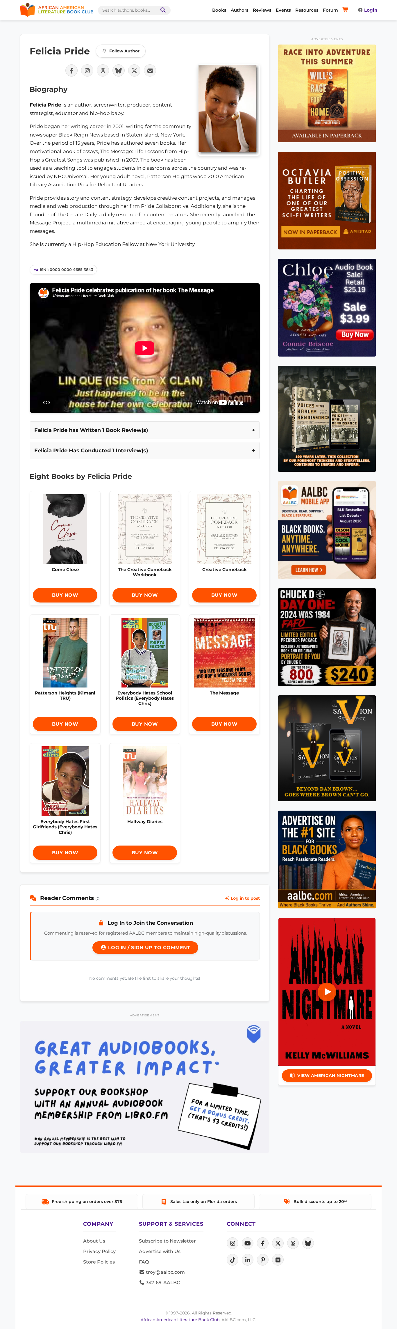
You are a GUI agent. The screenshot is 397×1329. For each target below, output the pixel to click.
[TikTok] (232, 1260)
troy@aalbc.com (165, 1272)
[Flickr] (278, 1260)
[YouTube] (247, 1243)
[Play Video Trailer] (327, 992)
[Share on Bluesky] (118, 70)
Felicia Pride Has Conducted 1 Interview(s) (91, 450)
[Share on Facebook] (71, 70)
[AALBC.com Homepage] (57, 10)
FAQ (144, 1262)
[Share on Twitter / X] (134, 70)
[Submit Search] (162, 10)
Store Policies (99, 1262)
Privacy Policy (99, 1251)
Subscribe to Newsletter (167, 1241)
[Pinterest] (263, 1260)
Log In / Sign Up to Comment (148, 947)
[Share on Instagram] (87, 70)
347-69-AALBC (162, 1282)
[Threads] (293, 1243)
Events (283, 10)
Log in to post (245, 898)
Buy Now (65, 595)
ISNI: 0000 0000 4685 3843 (66, 269)
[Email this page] (150, 70)
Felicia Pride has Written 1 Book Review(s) (91, 430)
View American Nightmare (330, 1075)
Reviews (262, 10)
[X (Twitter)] (278, 1243)
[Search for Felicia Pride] (229, 110)
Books (219, 10)
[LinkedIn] (247, 1260)
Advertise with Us (159, 1251)
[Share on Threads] (103, 70)
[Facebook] (263, 1243)
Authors (239, 10)
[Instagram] (232, 1243)
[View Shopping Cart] (346, 10)
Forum (330, 10)
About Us (94, 1241)
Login (370, 10)
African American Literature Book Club (180, 1319)
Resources (307, 10)
